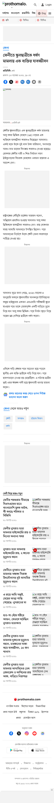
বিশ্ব (33, 13)
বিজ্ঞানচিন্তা (40, 706)
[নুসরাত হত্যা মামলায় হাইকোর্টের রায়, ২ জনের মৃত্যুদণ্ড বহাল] (41, 555)
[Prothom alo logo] (27, 700)
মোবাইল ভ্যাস (29, 718)
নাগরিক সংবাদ (12, 706)
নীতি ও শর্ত (10, 768)
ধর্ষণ (8, 426)
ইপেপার (45, 712)
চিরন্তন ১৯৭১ (33, 712)
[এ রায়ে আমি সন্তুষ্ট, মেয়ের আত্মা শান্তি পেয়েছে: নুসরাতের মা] (41, 601)
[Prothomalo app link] (16, 750)
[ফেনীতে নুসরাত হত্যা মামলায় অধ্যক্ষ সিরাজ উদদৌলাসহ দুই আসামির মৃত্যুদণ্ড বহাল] (41, 578)
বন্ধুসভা (22, 712)
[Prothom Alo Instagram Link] (28, 734)
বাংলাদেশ (15, 13)
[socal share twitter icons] (11, 83)
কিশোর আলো (27, 706)
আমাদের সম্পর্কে (12, 763)
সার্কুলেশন (39, 763)
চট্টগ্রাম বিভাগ (37, 418)
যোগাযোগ (24, 768)
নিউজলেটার (38, 768)
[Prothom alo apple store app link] (38, 750)
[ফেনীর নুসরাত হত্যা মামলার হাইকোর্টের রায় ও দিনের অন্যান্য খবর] (41, 535)
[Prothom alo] (15, 5)
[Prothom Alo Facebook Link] (12, 734)
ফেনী (8, 418)
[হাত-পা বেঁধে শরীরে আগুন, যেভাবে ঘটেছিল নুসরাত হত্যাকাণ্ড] (41, 622)
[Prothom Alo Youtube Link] (36, 734)
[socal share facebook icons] (6, 83)
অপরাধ (21, 418)
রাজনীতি (26, 13)
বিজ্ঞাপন (27, 763)
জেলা (6, 48)
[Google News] (42, 734)
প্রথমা (18, 718)
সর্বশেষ (5, 13)
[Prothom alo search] (35, 5)
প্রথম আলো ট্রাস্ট (10, 712)
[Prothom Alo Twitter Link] (20, 734)
